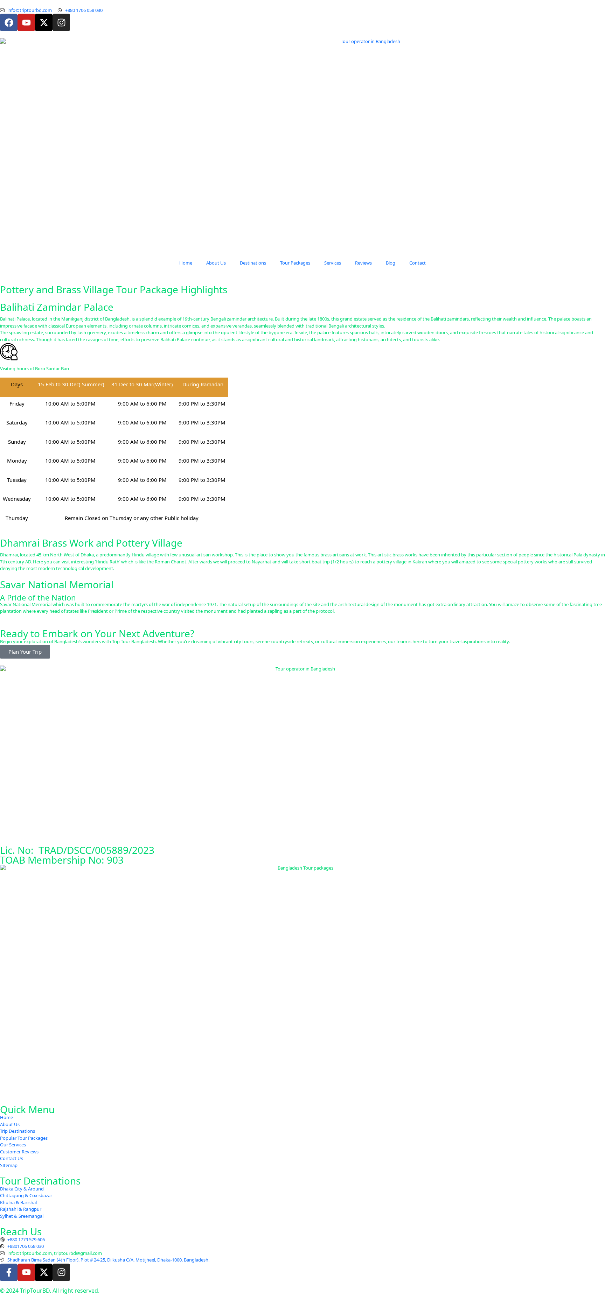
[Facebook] (9, 22)
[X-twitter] (44, 22)
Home (185, 263)
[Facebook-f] (9, 1272)
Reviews (363, 263)
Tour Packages (295, 263)
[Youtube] (26, 22)
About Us (216, 263)
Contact (417, 263)
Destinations (253, 263)
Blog (390, 263)
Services (332, 263)
